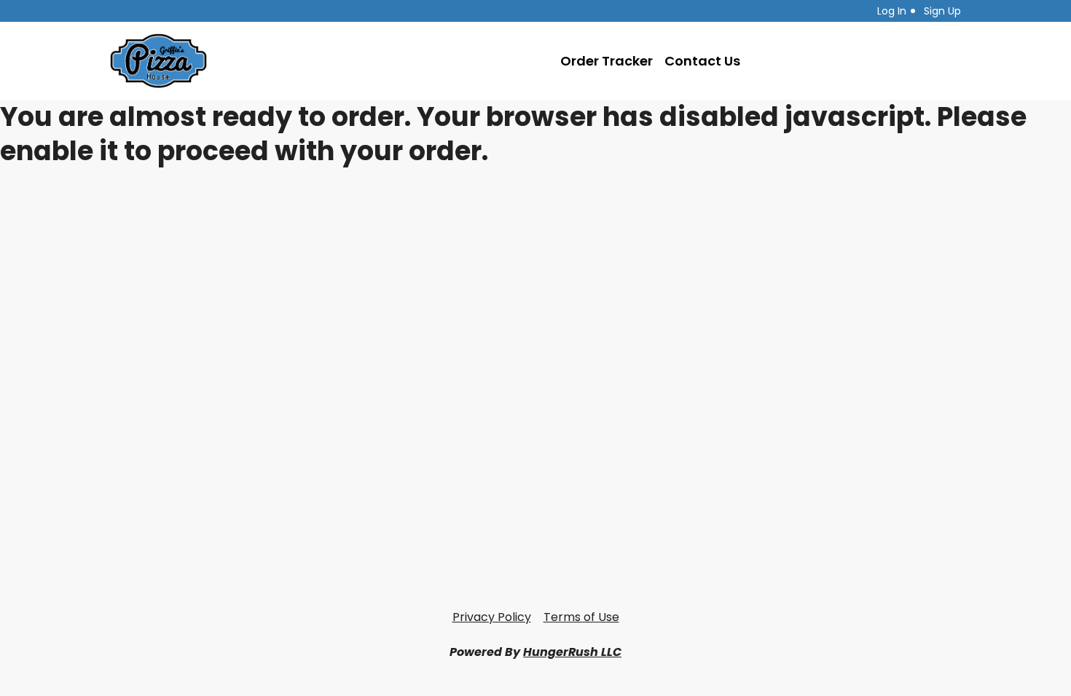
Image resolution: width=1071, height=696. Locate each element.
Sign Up (942, 11)
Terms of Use (581, 617)
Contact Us (702, 61)
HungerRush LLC (572, 652)
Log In (891, 11)
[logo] (158, 60)
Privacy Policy (491, 617)
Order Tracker (606, 61)
